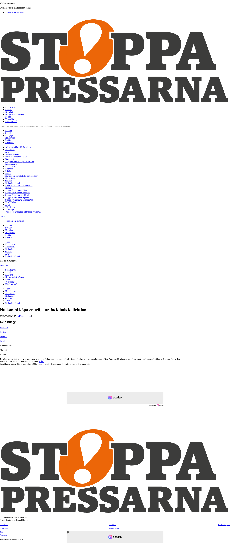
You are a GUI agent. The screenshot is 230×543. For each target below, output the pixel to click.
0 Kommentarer (24, 316)
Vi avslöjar (9, 119)
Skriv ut (3, 350)
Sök (2, 216)
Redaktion (34, 126)
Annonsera (24, 126)
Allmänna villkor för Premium (18, 147)
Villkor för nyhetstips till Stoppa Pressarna (23, 212)
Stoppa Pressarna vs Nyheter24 (18, 197)
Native (8, 173)
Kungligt (9, 112)
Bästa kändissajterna (224, 525)
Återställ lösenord (12, 154)
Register (8, 188)
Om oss (43, 126)
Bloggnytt (9, 159)
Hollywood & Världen (14, 114)
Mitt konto (9, 171)
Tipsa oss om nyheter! (14, 12)
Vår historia (10, 207)
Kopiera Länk (6, 345)
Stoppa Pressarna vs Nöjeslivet (18, 195)
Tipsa (3, 126)
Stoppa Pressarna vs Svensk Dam (19, 200)
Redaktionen (4, 525)
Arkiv (50, 126)
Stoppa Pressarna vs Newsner (17, 193)
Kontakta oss (12, 126)
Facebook (4, 327)
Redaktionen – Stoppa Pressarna (18, 185)
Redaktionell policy (63, 126)
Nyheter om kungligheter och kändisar (21, 176)
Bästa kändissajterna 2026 (16, 157)
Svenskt (8, 109)
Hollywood (10, 138)
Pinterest (3, 336)
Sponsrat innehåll (114, 528)
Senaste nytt (10, 107)
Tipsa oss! (4, 265)
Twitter (3, 332)
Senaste (8, 130)
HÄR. (41, 361)
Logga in (9, 169)
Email (2, 341)
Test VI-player (11, 202)
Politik (8, 117)
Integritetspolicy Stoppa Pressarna (19, 161)
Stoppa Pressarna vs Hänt (16, 190)
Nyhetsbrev (10, 178)
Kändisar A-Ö (11, 121)
